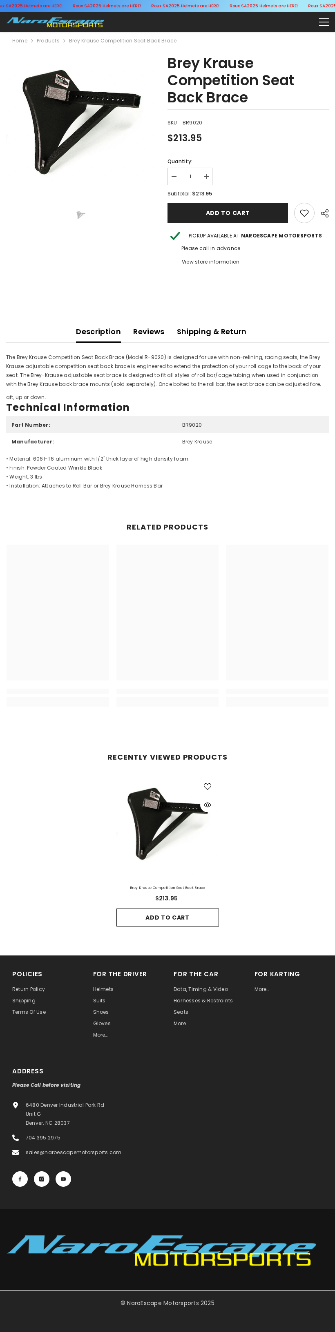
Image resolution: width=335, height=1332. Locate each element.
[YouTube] (63, 1179)
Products (48, 40)
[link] (304, 213)
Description (98, 331)
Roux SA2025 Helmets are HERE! (107, 6)
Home (19, 40)
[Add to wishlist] (207, 786)
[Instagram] (41, 1179)
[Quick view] (207, 805)
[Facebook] (20, 1179)
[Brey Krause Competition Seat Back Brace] (167, 826)
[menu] (324, 22)
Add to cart (228, 213)
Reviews (149, 331)
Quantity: (180, 161)
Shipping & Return (212, 331)
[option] (80, 125)
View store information (210, 261)
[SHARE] (322, 213)
